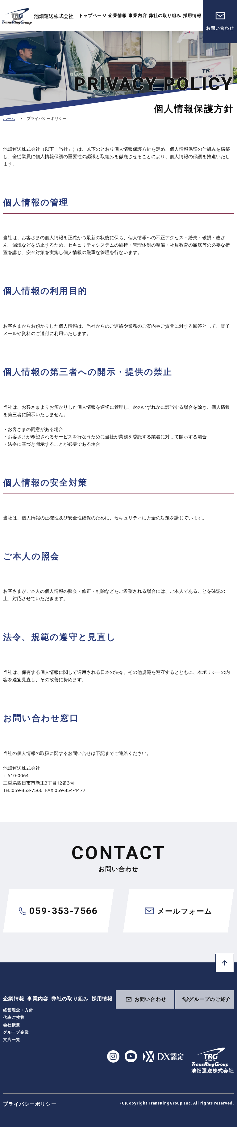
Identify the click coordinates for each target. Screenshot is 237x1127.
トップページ (93, 15)
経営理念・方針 (18, 1010)
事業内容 (137, 15)
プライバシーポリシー (29, 1103)
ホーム (9, 118)
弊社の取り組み (165, 15)
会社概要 (11, 1024)
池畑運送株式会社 (53, 16)
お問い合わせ (220, 28)
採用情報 (192, 15)
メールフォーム (184, 911)
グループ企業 (16, 1032)
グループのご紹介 (210, 999)
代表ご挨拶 (14, 1017)
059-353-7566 (63, 910)
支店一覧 (11, 1039)
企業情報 (117, 15)
